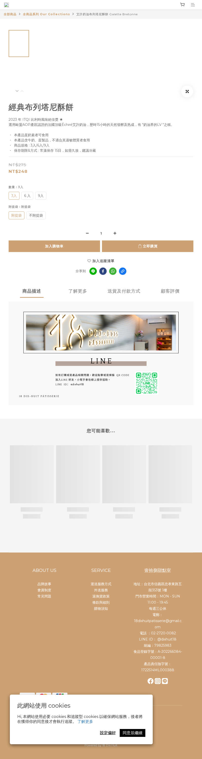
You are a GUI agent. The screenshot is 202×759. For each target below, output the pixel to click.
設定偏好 (108, 732)
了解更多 (85, 721)
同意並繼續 (132, 732)
